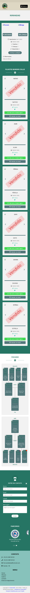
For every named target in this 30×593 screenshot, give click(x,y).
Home (3, 573)
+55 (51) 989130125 (8, 557)
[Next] (25, 88)
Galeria (4, 577)
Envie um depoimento (8, 580)
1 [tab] (13, 545)
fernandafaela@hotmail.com (11, 563)
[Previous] (5, 88)
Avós (15, 384)
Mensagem (6, 505)
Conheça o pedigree (15, 52)
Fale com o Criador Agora (16, 112)
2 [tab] (15, 545)
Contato (4, 578)
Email (4, 492)
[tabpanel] (15, 534)
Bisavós (15, 366)
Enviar (15, 516)
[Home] (4, 6)
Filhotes (4, 575)
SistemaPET (12, 587)
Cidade (5, 498)
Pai (15, 412)
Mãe (15, 418)
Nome (5, 486)
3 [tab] (16, 545)
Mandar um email (16, 116)
